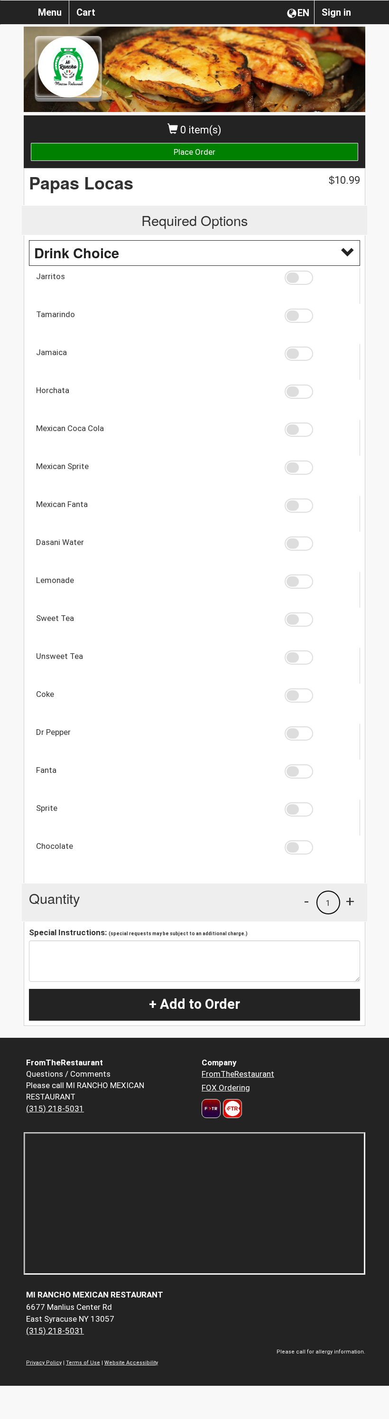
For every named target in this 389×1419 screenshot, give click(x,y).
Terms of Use (83, 1363)
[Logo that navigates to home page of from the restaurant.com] (211, 1108)
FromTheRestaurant (238, 1074)
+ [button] (350, 901)
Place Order (194, 152)
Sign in (336, 12)
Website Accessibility (131, 1363)
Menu (50, 12)
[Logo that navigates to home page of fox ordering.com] (231, 1108)
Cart (85, 12)
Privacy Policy (44, 1363)
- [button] (306, 901)
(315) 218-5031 (55, 1108)
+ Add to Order (194, 1004)
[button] (319, 278)
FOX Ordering (226, 1087)
